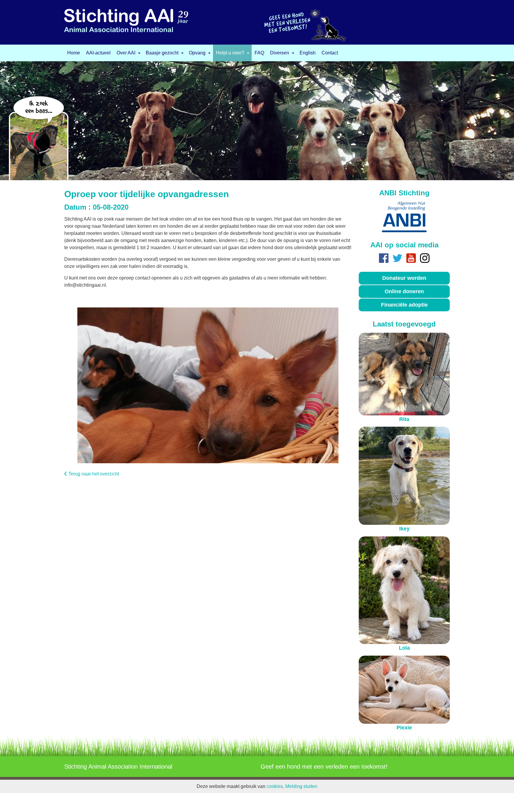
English (308, 53)
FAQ (259, 53)
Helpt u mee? (230, 53)
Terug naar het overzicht (93, 473)
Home (73, 53)
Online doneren (404, 291)
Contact (330, 53)
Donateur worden (404, 278)
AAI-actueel (98, 53)
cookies (275, 786)
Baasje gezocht (162, 53)
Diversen (279, 53)
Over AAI (126, 53)
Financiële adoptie (404, 305)
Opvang (197, 53)
